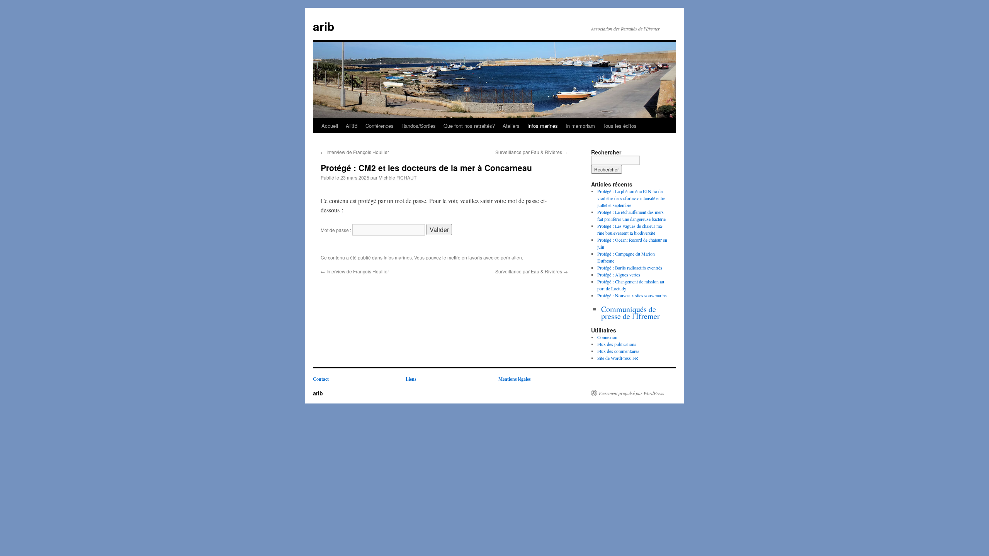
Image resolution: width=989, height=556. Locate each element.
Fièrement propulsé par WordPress (631, 393)
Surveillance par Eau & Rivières (531, 152)
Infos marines (542, 125)
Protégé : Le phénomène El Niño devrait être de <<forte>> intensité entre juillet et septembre (631, 198)
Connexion (607, 337)
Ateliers (511, 125)
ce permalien (508, 257)
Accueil (329, 125)
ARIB (352, 125)
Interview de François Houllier (355, 152)
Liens (411, 379)
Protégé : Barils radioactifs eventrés (629, 267)
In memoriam (580, 125)
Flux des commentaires (618, 351)
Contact (321, 379)
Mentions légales (514, 379)
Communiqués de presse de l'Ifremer (630, 312)
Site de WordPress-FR (617, 358)
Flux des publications (616, 344)
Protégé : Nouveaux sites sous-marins (632, 295)
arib (323, 26)
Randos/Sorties (418, 125)
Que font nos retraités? (469, 125)
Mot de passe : (336, 230)
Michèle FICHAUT (397, 177)
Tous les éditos (620, 125)
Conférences (379, 125)
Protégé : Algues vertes (618, 274)
